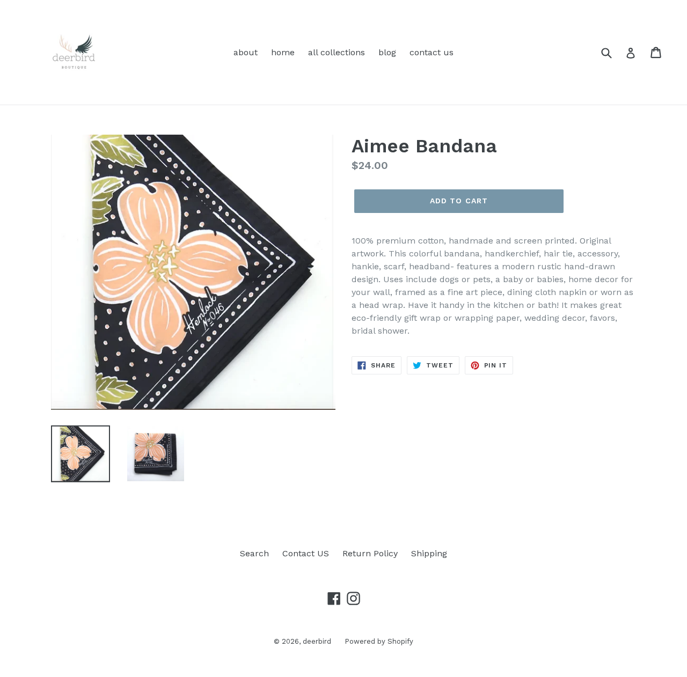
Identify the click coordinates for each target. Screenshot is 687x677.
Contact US (305, 553)
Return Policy (370, 553)
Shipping (429, 553)
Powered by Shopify (379, 641)
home (283, 52)
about (245, 52)
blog (387, 52)
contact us (432, 52)
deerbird (317, 641)
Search (254, 553)
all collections (336, 52)
